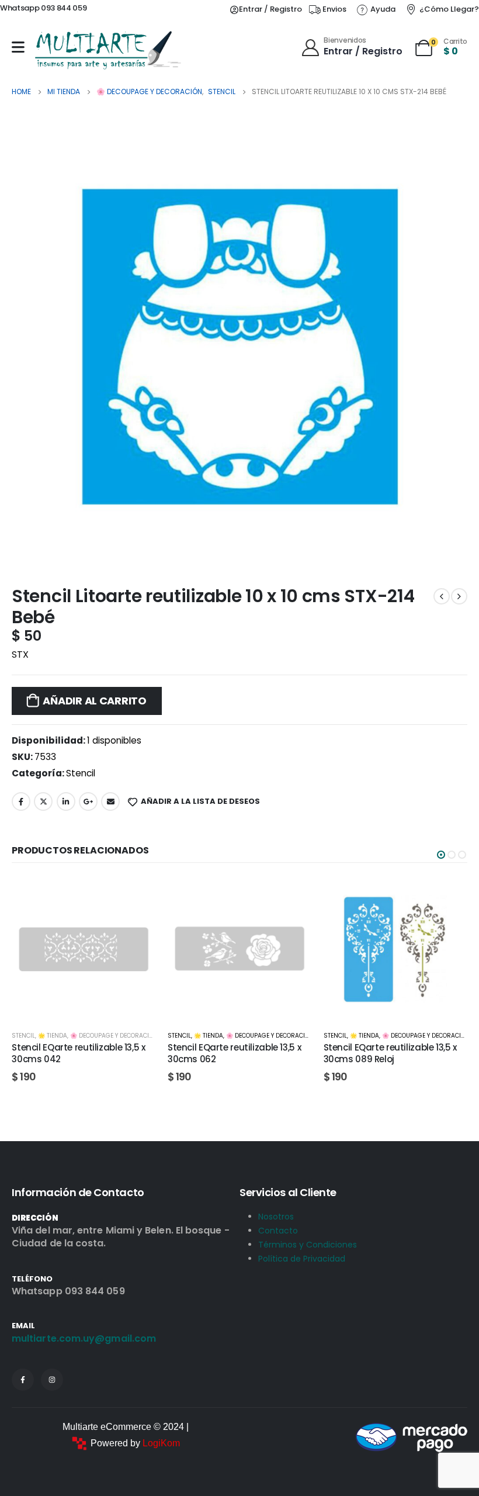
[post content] (84, 949)
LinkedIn (66, 801)
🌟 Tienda (52, 1035)
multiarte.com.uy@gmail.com (84, 1338)
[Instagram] (52, 1380)
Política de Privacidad (301, 1258)
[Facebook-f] (23, 1380)
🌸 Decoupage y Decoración (114, 1035)
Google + (88, 801)
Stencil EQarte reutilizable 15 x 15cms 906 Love (386, 1053)
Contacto (278, 1230)
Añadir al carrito (94, 700)
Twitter (43, 801)
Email (110, 801)
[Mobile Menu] (18, 47)
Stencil (80, 773)
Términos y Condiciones (307, 1244)
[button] (441, 854)
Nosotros (276, 1216)
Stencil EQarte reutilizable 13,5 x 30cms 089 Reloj (234, 1053)
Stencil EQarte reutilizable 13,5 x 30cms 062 (78, 1053)
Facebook (21, 801)
